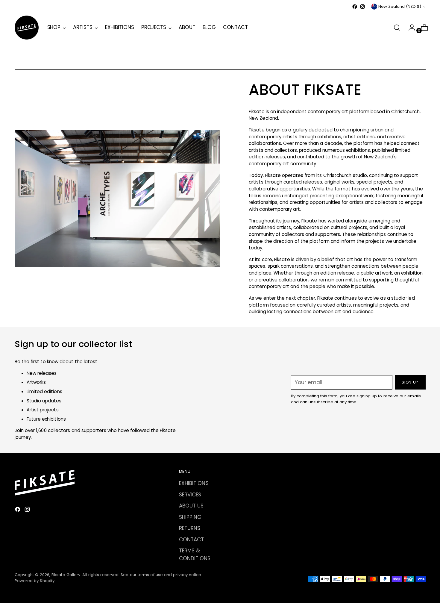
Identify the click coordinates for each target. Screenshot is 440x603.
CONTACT (191, 539)
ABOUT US (191, 505)
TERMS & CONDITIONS (195, 554)
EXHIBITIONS (194, 483)
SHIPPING (190, 517)
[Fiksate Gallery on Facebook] (354, 6)
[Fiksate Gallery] (27, 28)
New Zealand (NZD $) (399, 6)
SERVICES (190, 494)
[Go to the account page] (409, 28)
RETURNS (190, 528)
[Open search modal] (397, 28)
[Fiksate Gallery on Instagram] (362, 6)
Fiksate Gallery (65, 575)
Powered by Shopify (35, 581)
